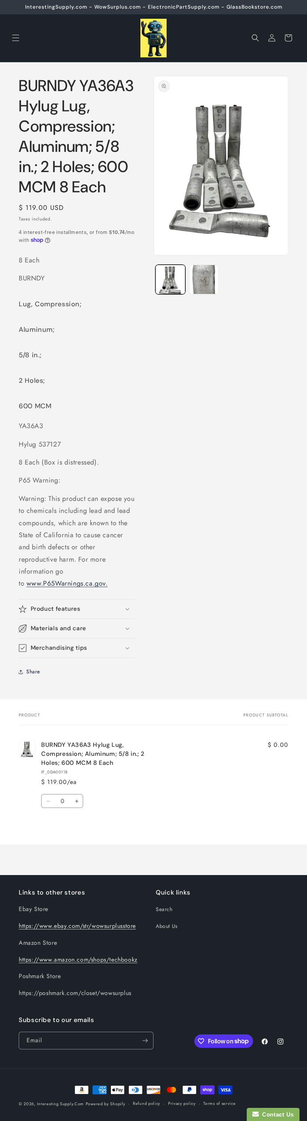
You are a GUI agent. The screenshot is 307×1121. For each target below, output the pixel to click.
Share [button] (33, 671)
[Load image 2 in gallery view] (204, 280)
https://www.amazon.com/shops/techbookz (78, 959)
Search (164, 909)
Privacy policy (182, 1103)
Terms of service (219, 1103)
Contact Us (276, 1114)
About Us (167, 926)
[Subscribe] (145, 1040)
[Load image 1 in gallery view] (170, 280)
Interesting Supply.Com (60, 1104)
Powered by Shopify (105, 1104)
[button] (15, 38)
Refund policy (146, 1103)
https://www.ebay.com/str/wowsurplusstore (77, 926)
